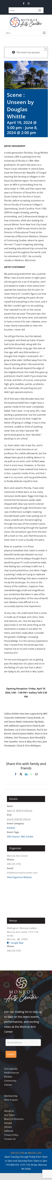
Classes (8, 1084)
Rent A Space (11, 1099)
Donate (8, 1123)
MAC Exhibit (27, 836)
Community (10, 1080)
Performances (11, 1072)
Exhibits (11, 827)
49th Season (13, 836)
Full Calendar (11, 1068)
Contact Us (10, 1138)
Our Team (9, 1115)
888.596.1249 (34, 1152)
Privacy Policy (11, 1134)
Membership (10, 1095)
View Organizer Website (19, 877)
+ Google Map (16, 942)
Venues (8, 1126)
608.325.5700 (17, 1152)
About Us (9, 1111)
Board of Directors (14, 1119)
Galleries (8, 1130)
